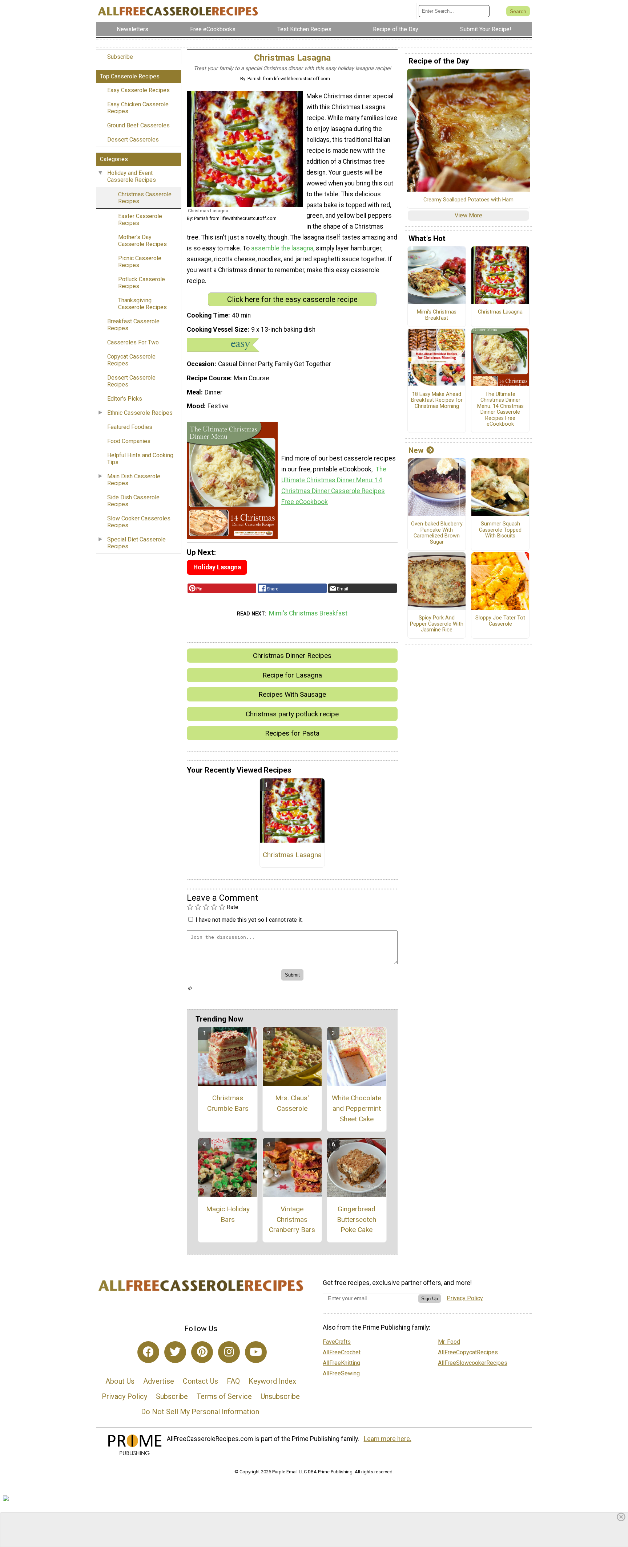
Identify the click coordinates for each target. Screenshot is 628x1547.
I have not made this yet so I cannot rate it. (249, 919)
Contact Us (200, 1381)
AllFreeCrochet (342, 1352)
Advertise (158, 1381)
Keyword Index (272, 1381)
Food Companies (128, 441)
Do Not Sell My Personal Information (200, 1411)
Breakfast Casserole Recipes (133, 325)
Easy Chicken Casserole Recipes (138, 108)
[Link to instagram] (229, 1352)
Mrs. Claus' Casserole (292, 1103)
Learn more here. (387, 1438)
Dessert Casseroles (133, 139)
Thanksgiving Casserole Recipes (142, 304)
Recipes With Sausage (292, 694)
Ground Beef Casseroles (138, 125)
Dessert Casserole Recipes (131, 381)
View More (468, 215)
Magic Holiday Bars (228, 1214)
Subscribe (120, 56)
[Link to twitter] (175, 1352)
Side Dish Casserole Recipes (133, 501)
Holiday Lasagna (217, 567)
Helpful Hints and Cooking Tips (140, 459)
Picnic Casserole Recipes (139, 262)
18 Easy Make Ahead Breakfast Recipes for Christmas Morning (437, 400)
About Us (119, 1381)
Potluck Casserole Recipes (141, 283)
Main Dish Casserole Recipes (133, 480)
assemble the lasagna (282, 248)
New (415, 450)
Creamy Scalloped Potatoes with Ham (468, 200)
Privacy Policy (124, 1396)
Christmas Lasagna (292, 855)
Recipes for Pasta (292, 733)
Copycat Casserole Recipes (131, 360)
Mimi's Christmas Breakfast (308, 613)
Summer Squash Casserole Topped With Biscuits (500, 530)
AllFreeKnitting (341, 1362)
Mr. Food (449, 1341)
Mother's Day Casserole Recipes (142, 240)
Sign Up (429, 1298)
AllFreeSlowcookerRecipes (472, 1362)
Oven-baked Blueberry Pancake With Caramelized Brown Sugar (437, 533)
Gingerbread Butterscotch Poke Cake (356, 1219)
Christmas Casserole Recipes (145, 198)
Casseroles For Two (133, 342)
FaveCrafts (337, 1341)
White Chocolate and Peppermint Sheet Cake (356, 1108)
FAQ (233, 1381)
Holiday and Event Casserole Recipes (131, 176)
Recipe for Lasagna (292, 675)
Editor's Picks (124, 398)
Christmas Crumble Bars (228, 1103)
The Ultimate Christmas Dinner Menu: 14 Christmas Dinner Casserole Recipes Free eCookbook (500, 409)
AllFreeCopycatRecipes (468, 1352)
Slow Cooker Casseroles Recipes (138, 522)
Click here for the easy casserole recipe (292, 299)
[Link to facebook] (148, 1352)
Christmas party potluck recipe (292, 714)
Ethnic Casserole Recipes (140, 412)
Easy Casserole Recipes (138, 90)
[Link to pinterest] (202, 1352)
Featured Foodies (129, 426)
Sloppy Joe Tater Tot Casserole (500, 621)
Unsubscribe (280, 1396)
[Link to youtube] (256, 1352)
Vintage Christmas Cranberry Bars (292, 1219)
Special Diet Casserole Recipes (136, 543)
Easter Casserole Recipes (140, 219)
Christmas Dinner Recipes (292, 655)
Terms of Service (224, 1396)
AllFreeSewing (341, 1373)
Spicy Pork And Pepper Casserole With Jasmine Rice (436, 624)
